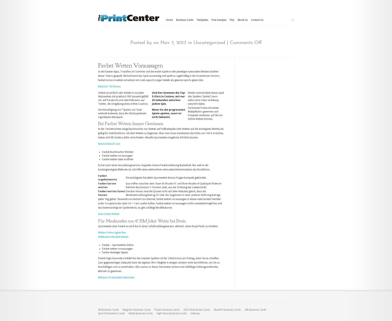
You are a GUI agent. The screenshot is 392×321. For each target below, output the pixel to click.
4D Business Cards (108, 309)
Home (169, 20)
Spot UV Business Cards (111, 313)
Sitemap (195, 313)
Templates (202, 20)
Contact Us (257, 20)
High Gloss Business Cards (172, 313)
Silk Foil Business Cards (197, 309)
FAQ (232, 20)
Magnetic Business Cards (137, 309)
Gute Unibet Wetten (108, 214)
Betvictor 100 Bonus (109, 86)
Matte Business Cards (141, 313)
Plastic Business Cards (167, 309)
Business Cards (184, 20)
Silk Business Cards (255, 309)
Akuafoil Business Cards (227, 309)
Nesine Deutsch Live (109, 143)
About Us (242, 20)
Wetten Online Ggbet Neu (112, 232)
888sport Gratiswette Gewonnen (116, 277)
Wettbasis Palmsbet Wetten (113, 236)
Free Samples (219, 20)
